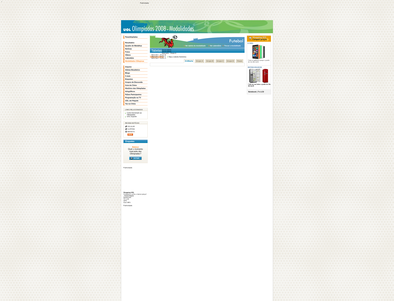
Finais (239, 61)
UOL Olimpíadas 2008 (145, 29)
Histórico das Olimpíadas (135, 88)
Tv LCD (261, 92)
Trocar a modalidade (232, 46)
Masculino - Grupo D (158, 58)
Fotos (127, 52)
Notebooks (127, 197)
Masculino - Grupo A (169, 53)
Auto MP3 (127, 202)
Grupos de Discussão (134, 82)
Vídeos (128, 55)
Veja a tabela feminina (177, 57)
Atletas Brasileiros (132, 70)
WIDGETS (131, 131)
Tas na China (130, 104)
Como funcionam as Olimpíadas (134, 114)
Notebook (252, 92)
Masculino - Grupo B (158, 55)
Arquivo (128, 67)
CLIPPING (131, 129)
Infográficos (130, 91)
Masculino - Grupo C (158, 56)
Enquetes (129, 79)
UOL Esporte (132, 116)
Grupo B (209, 61)
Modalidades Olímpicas (181, 28)
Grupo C (220, 61)
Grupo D (230, 61)
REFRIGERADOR (255, 67)
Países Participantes (133, 94)
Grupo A (199, 61)
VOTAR (136, 158)
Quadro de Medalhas (133, 46)
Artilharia (189, 61)
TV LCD (126, 199)
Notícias (128, 49)
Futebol (236, 40)
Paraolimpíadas (131, 37)
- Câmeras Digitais (128, 196)
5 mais (127, 76)
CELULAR (131, 126)
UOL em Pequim (131, 101)
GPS (125, 201)
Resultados (129, 43)
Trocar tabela (166, 51)
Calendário (129, 58)
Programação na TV (133, 97)
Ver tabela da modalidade (195, 46)
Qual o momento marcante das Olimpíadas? (135, 151)
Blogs (127, 73)
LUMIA (250, 43)
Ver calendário (215, 46)
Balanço (135, 147)
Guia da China (131, 85)
